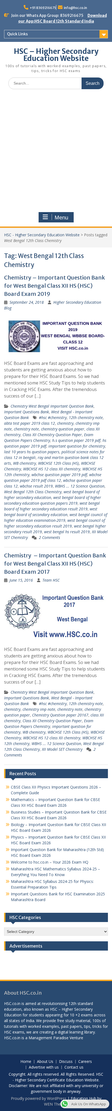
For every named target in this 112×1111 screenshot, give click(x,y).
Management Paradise (49, 1037)
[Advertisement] (56, 152)
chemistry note (26, 429)
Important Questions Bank (26, 411)
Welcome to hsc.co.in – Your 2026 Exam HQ (49, 862)
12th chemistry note (86, 417)
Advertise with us (44, 1067)
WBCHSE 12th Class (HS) (58, 463)
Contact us (73, 1067)
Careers (85, 1061)
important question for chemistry (76, 446)
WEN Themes (56, 1104)
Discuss (66, 1061)
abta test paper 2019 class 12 (29, 423)
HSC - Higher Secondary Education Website (42, 234)
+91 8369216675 (43, 8)
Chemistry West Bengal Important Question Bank (52, 406)
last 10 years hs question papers (31, 451)
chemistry (65, 423)
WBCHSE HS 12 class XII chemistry (51, 468)
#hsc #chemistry (53, 417)
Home (25, 1061)
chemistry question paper (62, 429)
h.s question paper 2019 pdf (76, 440)
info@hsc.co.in (75, 8)
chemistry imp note (39, 709)
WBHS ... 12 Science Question (79, 486)
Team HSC (51, 580)
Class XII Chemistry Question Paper (52, 434)
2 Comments (49, 537)
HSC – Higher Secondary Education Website (56, 55)
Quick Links (17, 34)
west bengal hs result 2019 (67, 531)
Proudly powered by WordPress (38, 1098)
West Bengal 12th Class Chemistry (32, 491)
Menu (61, 218)
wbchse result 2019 (36, 486)
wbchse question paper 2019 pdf (59, 474)
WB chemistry (24, 463)
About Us (45, 1061)
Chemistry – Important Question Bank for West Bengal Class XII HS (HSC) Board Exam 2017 (55, 563)
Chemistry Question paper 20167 (60, 715)
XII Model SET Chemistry (62, 749)
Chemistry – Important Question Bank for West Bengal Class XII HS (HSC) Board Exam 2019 (54, 285)
